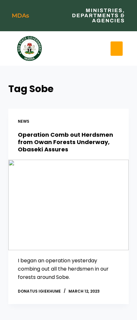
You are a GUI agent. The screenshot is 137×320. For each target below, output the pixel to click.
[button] (74, 47)
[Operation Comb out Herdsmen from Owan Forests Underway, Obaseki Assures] (68, 205)
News (23, 121)
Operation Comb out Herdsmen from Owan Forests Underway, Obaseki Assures (65, 142)
